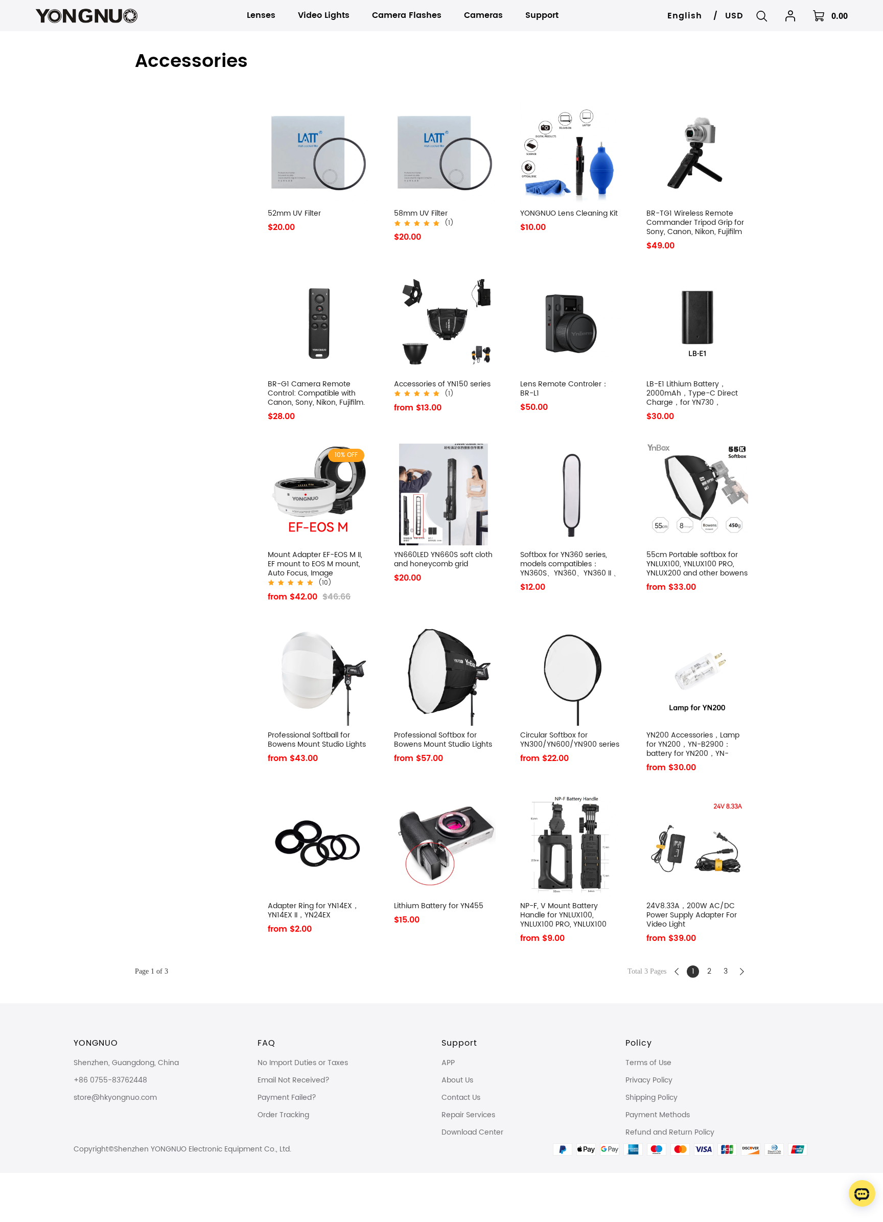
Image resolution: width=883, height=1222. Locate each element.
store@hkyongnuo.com (115, 1097)
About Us (457, 1080)
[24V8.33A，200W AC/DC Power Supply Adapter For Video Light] (697, 845)
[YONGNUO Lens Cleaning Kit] (571, 153)
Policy (638, 1043)
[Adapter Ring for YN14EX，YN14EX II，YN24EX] (318, 845)
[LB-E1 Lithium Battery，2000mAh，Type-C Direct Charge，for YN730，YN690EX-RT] (697, 324)
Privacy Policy (648, 1080)
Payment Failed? (287, 1097)
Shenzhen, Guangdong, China (126, 1063)
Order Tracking (283, 1115)
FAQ (266, 1043)
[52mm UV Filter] (318, 153)
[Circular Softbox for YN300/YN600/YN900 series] (571, 675)
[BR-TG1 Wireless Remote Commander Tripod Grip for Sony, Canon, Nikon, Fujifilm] (697, 153)
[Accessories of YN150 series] (445, 324)
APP (448, 1063)
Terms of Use (648, 1063)
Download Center (472, 1132)
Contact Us (461, 1097)
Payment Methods (657, 1115)
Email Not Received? (294, 1080)
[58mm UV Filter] (445, 153)
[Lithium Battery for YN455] (445, 845)
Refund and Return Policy (669, 1132)
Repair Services (468, 1115)
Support (459, 1043)
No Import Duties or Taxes (303, 1063)
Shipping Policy (651, 1097)
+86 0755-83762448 (110, 1080)
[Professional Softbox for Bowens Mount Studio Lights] (445, 675)
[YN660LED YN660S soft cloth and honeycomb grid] (445, 494)
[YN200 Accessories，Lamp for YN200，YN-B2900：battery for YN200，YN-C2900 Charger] (697, 675)
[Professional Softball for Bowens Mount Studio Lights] (318, 675)
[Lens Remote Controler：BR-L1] (571, 324)
